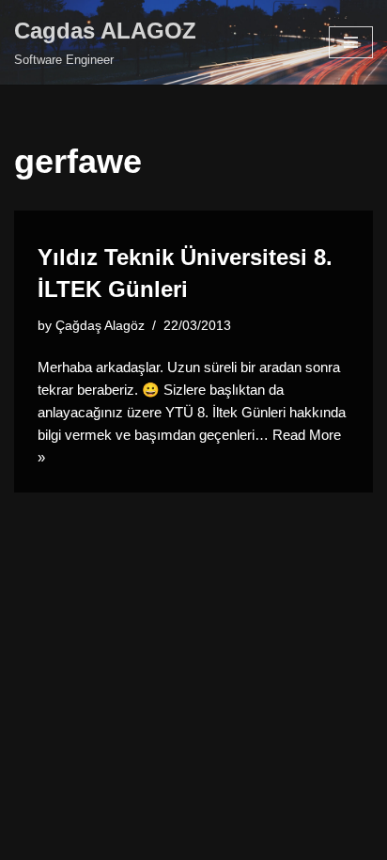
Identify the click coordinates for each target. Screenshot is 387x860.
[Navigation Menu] (351, 42)
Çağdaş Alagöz (100, 326)
